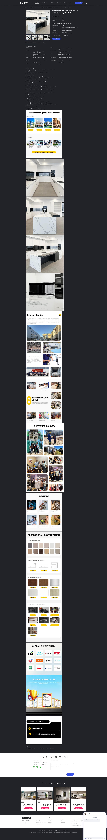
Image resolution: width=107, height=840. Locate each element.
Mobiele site (66, 830)
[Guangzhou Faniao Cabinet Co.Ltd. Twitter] (25, 823)
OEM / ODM (62, 819)
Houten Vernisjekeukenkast (41, 822)
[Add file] (85, 838)
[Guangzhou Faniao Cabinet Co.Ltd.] (34, 767)
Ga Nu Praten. (78, 2)
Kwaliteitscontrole (53, 2)
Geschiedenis (50, 819)
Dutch (84, 2)
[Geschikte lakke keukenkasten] (62, 795)
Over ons (41, 2)
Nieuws (69, 2)
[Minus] (104, 813)
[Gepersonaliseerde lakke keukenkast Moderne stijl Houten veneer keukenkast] (28, 795)
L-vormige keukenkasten (50, 748)
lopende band (62, 822)
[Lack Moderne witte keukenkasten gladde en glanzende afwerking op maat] (78, 795)
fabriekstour (46, 2)
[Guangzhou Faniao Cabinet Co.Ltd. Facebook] (23, 823)
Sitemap (50, 830)
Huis (32, 2)
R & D (61, 820)
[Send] (104, 838)
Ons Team (50, 822)
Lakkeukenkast (38, 819)
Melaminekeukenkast (39, 820)
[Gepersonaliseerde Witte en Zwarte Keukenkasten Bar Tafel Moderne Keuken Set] (45, 795)
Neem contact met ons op (62, 2)
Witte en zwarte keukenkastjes (31, 748)
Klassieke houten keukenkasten (41, 824)
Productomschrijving (42, 42)
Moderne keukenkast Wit (41, 748)
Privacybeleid (57, 830)
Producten (37, 2)
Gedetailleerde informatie (31, 42)
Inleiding (49, 823)
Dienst (49, 820)
